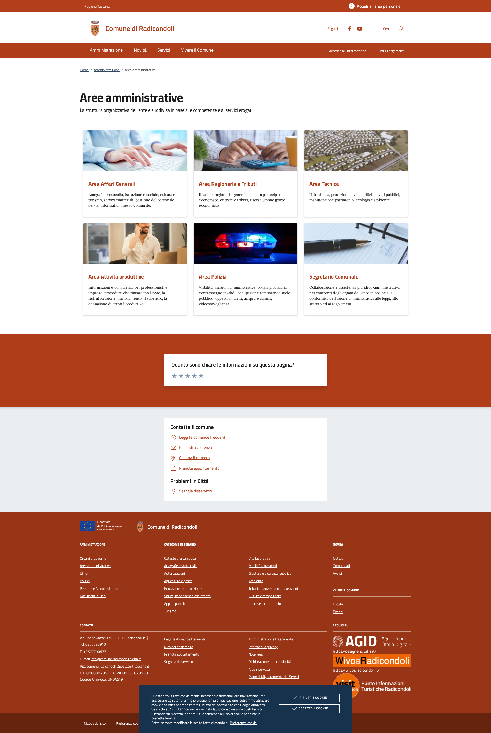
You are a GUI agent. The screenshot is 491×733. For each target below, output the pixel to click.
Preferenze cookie (243, 722)
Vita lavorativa (259, 558)
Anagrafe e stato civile (180, 566)
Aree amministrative (95, 566)
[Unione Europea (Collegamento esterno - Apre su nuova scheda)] (102, 527)
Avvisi (337, 573)
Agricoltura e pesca (178, 581)
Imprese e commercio (265, 603)
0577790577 (96, 651)
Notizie (338, 558)
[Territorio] (372, 686)
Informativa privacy (263, 647)
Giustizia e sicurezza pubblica (270, 573)
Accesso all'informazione (347, 50)
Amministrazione (107, 70)
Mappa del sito (95, 723)
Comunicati (341, 566)
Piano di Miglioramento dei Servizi (274, 677)
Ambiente (256, 581)
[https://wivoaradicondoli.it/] (372, 660)
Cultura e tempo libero (265, 596)
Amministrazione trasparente (271, 639)
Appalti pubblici (175, 603)
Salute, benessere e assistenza (187, 596)
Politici (85, 581)
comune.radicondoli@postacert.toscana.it (118, 666)
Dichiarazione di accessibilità (270, 661)
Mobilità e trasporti (263, 566)
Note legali (256, 654)
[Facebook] (347, 28)
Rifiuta (313, 697)
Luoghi (338, 604)
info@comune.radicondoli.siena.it (116, 659)
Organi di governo (93, 558)
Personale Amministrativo (99, 588)
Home (84, 70)
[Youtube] (357, 28)
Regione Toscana (97, 6)
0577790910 (95, 644)
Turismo (170, 611)
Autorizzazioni (174, 573)
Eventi (338, 612)
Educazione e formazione (183, 588)
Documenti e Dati (93, 596)
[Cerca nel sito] (401, 28)
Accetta (313, 708)
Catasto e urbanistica (180, 558)
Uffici (84, 573)
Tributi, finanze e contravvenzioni (273, 588)
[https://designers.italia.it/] (372, 641)
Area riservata (259, 669)
